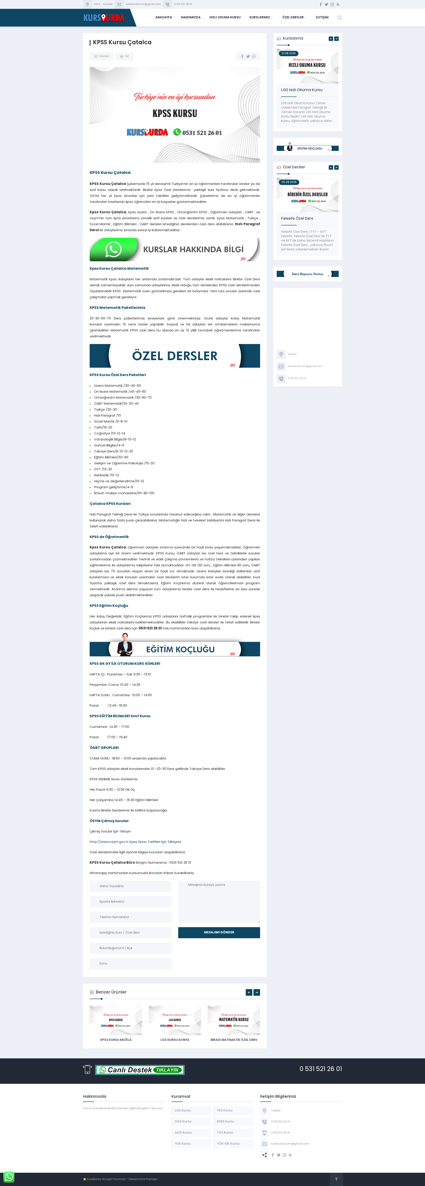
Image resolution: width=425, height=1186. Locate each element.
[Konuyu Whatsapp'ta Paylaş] (254, 56)
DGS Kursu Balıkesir (227, 1040)
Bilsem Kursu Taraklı (168, 1040)
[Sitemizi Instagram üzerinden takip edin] (332, 4)
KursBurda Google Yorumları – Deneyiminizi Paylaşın (122, 1179)
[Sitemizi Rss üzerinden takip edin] (338, 4)
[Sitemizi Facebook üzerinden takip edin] (321, 4)
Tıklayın (124, 831)
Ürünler (104, 56)
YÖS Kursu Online (109, 1040)
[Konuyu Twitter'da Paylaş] (248, 56)
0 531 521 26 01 (183, 4)
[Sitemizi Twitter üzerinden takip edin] (326, 4)
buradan (156, 852)
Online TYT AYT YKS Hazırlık (305, 90)
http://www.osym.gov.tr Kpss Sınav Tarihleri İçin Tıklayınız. (136, 842)
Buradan (156, 873)
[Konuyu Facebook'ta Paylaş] (242, 56)
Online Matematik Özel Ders (307, 219)
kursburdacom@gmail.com (143, 4)
